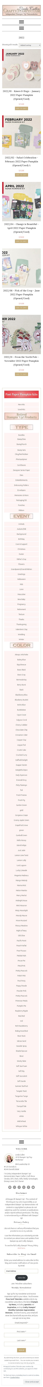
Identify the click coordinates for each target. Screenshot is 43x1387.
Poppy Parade (21, 986)
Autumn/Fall (21, 529)
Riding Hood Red (21, 1031)
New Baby (21, 599)
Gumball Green (21, 835)
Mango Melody (21, 880)
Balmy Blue (21, 660)
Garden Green (21, 805)
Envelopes (21, 490)
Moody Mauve (21, 916)
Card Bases (21, 465)
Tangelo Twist (21, 1091)
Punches (21, 505)
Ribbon (21, 510)
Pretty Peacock (21, 971)
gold (21, 810)
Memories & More (21, 495)
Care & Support (21, 544)
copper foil (21, 745)
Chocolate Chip (21, 730)
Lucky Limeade (21, 870)
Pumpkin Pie (21, 1006)
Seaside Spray (21, 1046)
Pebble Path (21, 956)
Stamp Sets (21, 450)
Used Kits (21, 409)
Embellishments (21, 480)
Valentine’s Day (21, 629)
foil (21, 790)
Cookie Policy (15, 1377)
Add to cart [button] (21, 108)
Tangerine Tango (21, 1096)
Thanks (21, 619)
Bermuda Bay (21, 680)
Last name (21, 1340)
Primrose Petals (21, 1001)
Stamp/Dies (21, 439)
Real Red (21, 1016)
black (22, 690)
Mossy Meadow (21, 926)
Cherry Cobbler (21, 725)
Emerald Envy (21, 780)
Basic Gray (21, 675)
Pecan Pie (21, 961)
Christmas (21, 549)
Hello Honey (21, 840)
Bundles (21, 435)
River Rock (22, 1036)
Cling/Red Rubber (21, 454)
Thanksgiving (21, 624)
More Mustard (21, 921)
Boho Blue (21, 705)
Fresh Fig (21, 800)
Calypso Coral (21, 720)
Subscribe (21, 1278)
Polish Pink (21, 976)
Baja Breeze (21, 665)
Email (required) (21, 1323)
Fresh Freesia (21, 795)
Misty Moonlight (21, 910)
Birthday (21, 539)
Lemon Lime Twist (21, 855)
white (21, 1116)
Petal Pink (21, 966)
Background (21, 534)
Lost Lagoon (21, 865)
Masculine (21, 594)
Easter (21, 554)
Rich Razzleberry (21, 1026)
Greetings (21, 574)
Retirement (21, 609)
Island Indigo (21, 845)
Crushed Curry (21, 755)
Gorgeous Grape (21, 815)
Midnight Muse (21, 901)
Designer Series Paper (21, 470)
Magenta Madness (21, 875)
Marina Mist (21, 885)
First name (21, 1332)
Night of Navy (21, 931)
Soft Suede (21, 1081)
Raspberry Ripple (21, 1011)
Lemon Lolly (21, 860)
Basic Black (21, 670)
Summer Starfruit (21, 1086)
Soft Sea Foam (21, 1066)
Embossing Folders (21, 485)
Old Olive (21, 936)
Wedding (21, 634)
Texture (21, 614)
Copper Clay (21, 740)
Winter (21, 639)
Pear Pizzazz (21, 951)
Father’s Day (21, 559)
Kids (21, 584)
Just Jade (21, 850)
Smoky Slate (21, 1061)
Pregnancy (21, 604)
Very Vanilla (21, 1111)
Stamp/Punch (21, 444)
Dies (21, 475)
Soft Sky (21, 1071)
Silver (21, 1056)
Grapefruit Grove (21, 825)
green (21, 830)
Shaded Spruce (21, 1051)
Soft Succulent (21, 1076)
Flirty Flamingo (21, 785)
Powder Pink (21, 991)
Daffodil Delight (22, 760)
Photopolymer (21, 459)
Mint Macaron (21, 905)
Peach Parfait (21, 946)
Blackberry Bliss (22, 695)
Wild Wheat (21, 1121)
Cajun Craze (21, 715)
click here (21, 1248)
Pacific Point (21, 941)
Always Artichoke (21, 655)
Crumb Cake (21, 750)
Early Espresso (21, 775)
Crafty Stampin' (21, 15)
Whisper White (21, 1126)
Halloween (21, 579)
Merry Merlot (21, 895)
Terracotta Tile (21, 1101)
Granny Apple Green (21, 820)
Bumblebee (21, 710)
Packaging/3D (21, 500)
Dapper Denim (21, 765)
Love (21, 589)
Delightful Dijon (21, 770)
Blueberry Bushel (21, 700)
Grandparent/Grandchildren (21, 569)
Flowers (21, 564)
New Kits (21, 404)
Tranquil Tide (21, 1106)
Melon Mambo (21, 890)
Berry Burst (21, 685)
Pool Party (21, 981)
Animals (21, 524)
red (21, 1021)
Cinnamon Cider (21, 735)
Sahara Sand (21, 1041)
